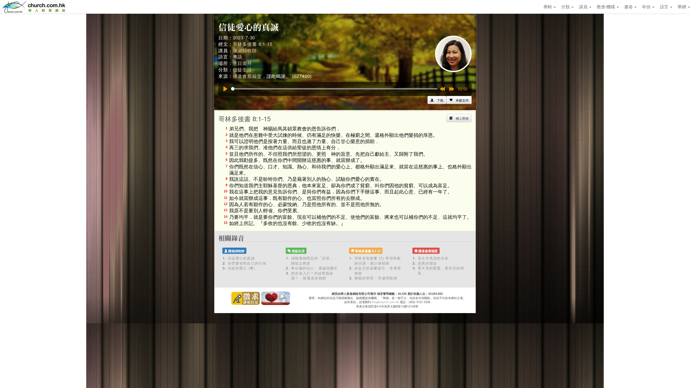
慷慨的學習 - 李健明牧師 (375, 277)
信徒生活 (242, 69)
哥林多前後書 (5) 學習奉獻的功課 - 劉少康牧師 (377, 260)
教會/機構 (606, 7)
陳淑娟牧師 (245, 50)
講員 (584, 7)
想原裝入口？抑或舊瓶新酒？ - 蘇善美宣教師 (312, 276)
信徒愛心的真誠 (241, 258)
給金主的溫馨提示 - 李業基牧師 (377, 270)
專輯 (548, 7)
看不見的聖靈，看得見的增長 (441, 270)
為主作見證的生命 (433, 258)
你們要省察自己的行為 (247, 263)
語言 (665, 7)
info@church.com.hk (385, 302)
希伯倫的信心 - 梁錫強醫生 (314, 268)
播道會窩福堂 (247, 75)
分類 (566, 7)
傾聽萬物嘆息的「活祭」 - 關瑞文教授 (313, 260)
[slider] (334, 88)
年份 (647, 7)
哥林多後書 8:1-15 (252, 43)
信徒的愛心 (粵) (241, 268)
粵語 (238, 56)
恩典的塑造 (427, 263)
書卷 (629, 7)
